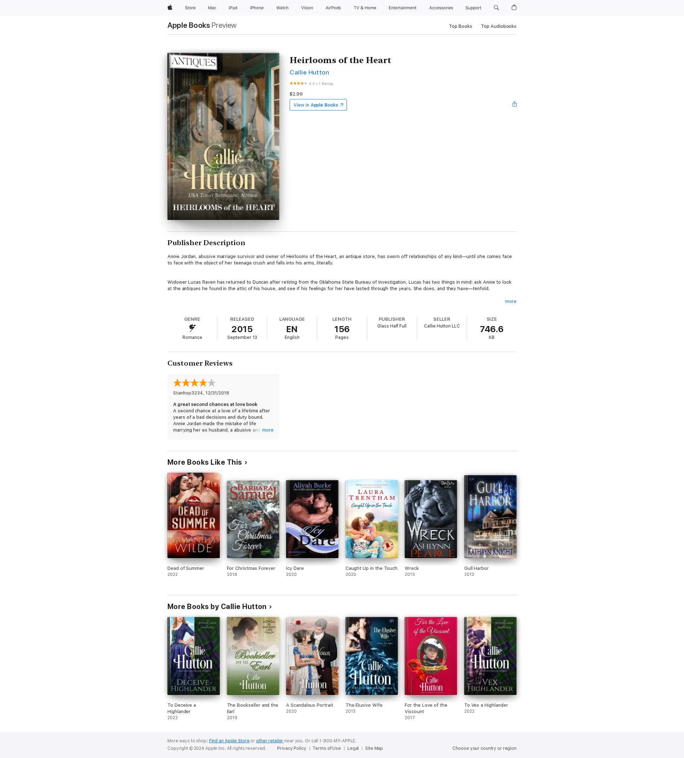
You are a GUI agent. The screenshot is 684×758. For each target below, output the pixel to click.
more (511, 301)
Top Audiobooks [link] (499, 26)
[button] (496, 8)
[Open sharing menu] (515, 105)
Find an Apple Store (229, 740)
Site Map (374, 748)
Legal (353, 748)
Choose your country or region (484, 748)
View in (316, 105)
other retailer (269, 740)
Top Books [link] (460, 26)
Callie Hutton (309, 72)
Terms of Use (326, 748)
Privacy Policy (291, 748)
